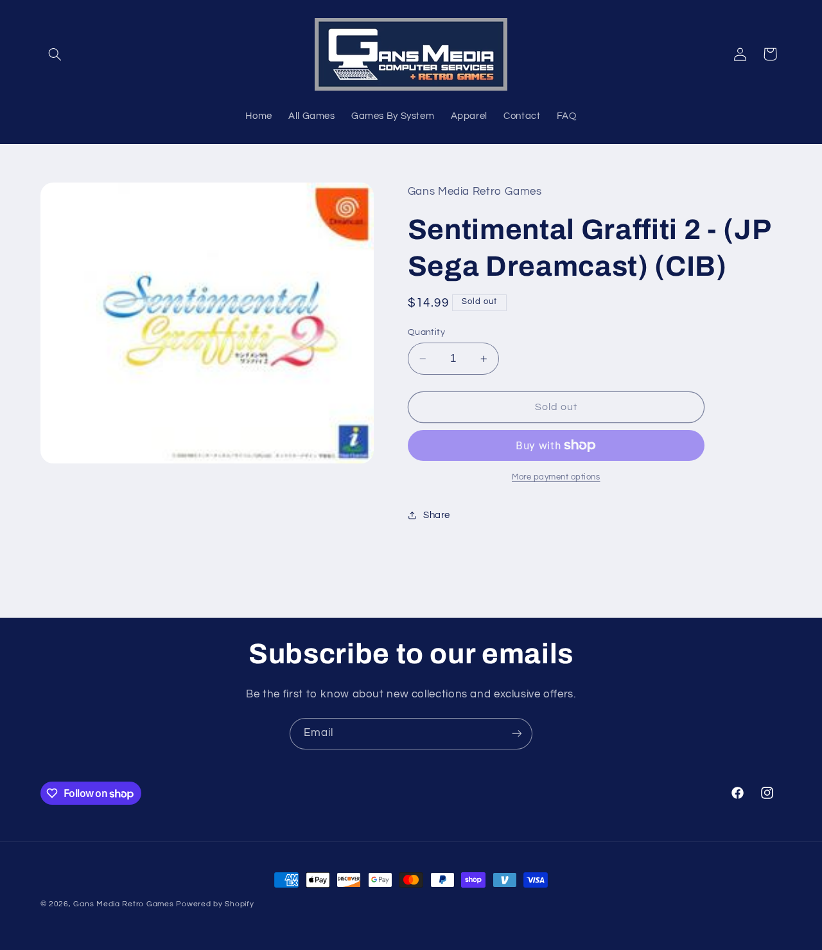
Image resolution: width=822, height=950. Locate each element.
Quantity (426, 332)
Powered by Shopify (215, 904)
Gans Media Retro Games (123, 904)
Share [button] (436, 515)
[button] (55, 54)
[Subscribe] (517, 733)
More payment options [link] (556, 477)
